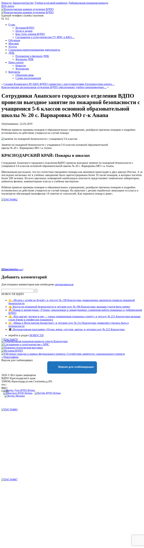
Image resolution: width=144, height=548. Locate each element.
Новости (6, 2)
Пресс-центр (16, 62)
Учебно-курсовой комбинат (51, 2)
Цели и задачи (23, 30)
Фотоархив (22, 68)
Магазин (13, 43)
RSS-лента (7, 6)
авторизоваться (64, 284)
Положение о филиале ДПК (32, 56)
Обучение (14, 40)
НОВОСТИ (37, 335)
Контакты (14, 71)
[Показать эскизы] (12, 269)
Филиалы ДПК (24, 59)
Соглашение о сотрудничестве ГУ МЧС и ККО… (45, 37)
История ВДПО (24, 27)
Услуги (12, 46)
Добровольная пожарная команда (88, 2)
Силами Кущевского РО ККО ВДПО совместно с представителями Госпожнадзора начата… (59, 84)
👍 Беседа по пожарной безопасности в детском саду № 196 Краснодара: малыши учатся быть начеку (69, 306)
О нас (11, 24)
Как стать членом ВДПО (30, 34)
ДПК (11, 52)
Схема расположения (28, 78)
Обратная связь (24, 74)
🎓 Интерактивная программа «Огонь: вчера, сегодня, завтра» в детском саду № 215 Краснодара (66, 329)
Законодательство (23, 2)
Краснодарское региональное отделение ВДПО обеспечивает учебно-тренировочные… (54, 87)
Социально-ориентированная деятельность (34, 49)
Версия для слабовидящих (76, 366)
